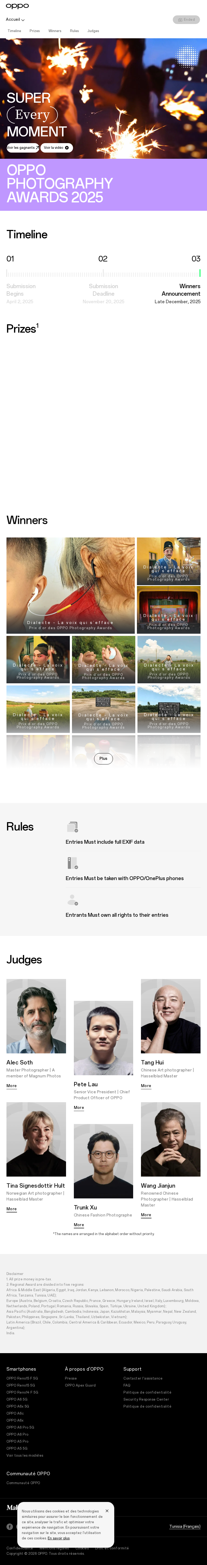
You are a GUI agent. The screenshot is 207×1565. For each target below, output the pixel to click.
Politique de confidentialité (147, 1392)
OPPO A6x (14, 1420)
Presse (71, 1378)
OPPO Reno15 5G (20, 1385)
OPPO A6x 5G (17, 1406)
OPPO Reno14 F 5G (22, 1392)
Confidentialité (19, 1548)
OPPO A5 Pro (17, 1441)
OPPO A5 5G (16, 1448)
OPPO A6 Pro (17, 1434)
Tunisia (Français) (185, 1526)
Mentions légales (54, 1548)
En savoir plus (59, 1538)
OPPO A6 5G (16, 1399)
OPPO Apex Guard (80, 1385)
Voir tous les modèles (24, 1455)
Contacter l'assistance (143, 1378)
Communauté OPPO (23, 1483)
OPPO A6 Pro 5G (20, 1427)
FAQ (126, 1385)
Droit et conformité (112, 1548)
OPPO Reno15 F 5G (22, 1378)
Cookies (82, 1548)
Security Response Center (146, 1399)
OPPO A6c (15, 1413)
